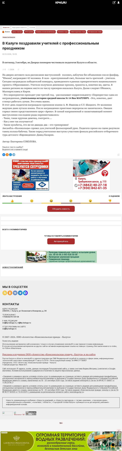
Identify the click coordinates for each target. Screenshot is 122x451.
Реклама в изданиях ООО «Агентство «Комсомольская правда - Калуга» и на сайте (49, 354)
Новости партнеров (64, 400)
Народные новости (19, 27)
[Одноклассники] (7, 154)
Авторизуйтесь (61, 241)
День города (17, 32)
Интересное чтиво (95, 32)
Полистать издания (10, 341)
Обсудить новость (61, 209)
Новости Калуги (9, 37)
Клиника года (63, 32)
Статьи (32, 27)
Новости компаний (12, 267)
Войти (118, 2)
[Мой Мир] (10, 154)
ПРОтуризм (29, 32)
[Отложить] (18, 69)
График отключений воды (45, 32)
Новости (6, 27)
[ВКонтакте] (3, 154)
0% (12, 201)
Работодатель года (78, 32)
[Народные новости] (114, 2)
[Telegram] (13, 154)
